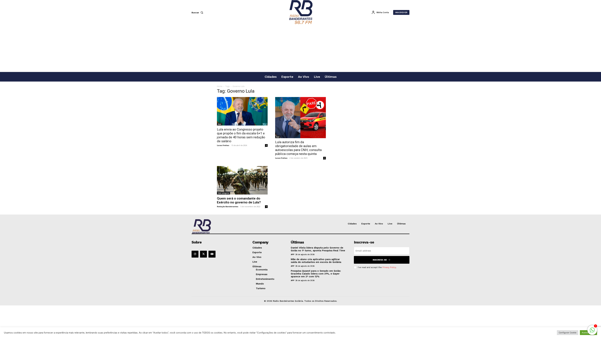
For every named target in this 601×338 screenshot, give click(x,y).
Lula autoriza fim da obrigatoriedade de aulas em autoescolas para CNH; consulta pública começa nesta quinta (298, 148)
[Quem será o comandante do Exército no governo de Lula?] (242, 180)
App (219, 124)
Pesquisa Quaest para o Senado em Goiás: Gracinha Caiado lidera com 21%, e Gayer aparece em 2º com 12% (316, 273)
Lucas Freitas (223, 145)
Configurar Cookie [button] (567, 332)
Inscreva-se (380, 260)
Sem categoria (223, 193)
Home (219, 86)
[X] (203, 254)
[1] (592, 331)
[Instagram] (195, 254)
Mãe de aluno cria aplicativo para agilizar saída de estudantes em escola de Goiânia (316, 261)
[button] (198, 12)
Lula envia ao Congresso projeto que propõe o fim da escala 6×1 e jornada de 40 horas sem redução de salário (241, 135)
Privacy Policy (389, 267)
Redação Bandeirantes (227, 206)
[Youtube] (211, 254)
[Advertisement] (300, 48)
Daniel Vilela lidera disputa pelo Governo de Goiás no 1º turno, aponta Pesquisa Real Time (318, 249)
